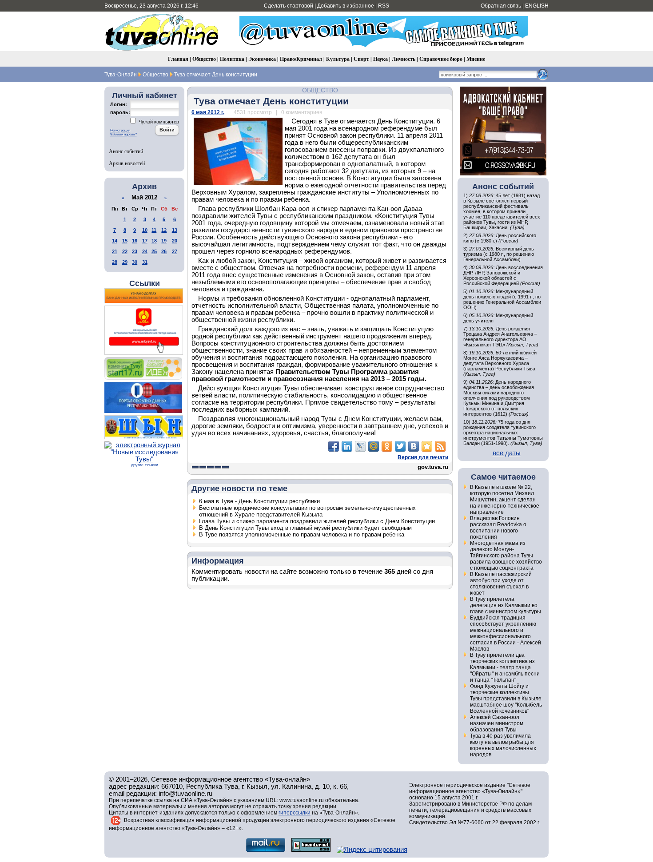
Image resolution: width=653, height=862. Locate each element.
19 (164, 240)
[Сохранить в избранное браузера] (427, 446)
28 (114, 262)
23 (134, 251)
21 (114, 251)
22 (124, 251)
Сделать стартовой (288, 6)
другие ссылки (144, 465)
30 (134, 262)
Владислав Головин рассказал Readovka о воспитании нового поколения (498, 527)
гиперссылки (295, 813)
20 (174, 240)
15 (124, 240)
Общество (204, 59)
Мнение (475, 59)
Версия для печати (423, 457)
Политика (232, 59)
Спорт (361, 59)
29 (124, 262)
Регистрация (120, 130)
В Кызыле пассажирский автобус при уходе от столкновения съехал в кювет (501, 583)
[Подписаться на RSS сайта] (440, 446)
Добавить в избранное (345, 6)
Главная (178, 59)
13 (174, 230)
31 (144, 262)
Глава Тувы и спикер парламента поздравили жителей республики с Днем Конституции (317, 521)
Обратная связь (501, 6)
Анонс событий (126, 151)
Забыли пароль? (123, 134)
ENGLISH (537, 6)
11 (153, 230)
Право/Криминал (301, 59)
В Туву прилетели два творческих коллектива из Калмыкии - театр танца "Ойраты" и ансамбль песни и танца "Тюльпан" (505, 667)
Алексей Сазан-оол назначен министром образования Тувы (496, 723)
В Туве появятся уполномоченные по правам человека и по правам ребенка (301, 534)
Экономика (262, 59)
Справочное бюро (440, 59)
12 (164, 230)
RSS (383, 6)
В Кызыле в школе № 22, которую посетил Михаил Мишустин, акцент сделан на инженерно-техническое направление (504, 499)
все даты (507, 453)
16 (134, 240)
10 (144, 230)
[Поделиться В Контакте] (413, 446)
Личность (403, 59)
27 (174, 251)
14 (114, 240)
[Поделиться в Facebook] (333, 446)
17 (144, 240)
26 (164, 251)
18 (154, 240)
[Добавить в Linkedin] (347, 446)
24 (144, 251)
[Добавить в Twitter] (400, 446)
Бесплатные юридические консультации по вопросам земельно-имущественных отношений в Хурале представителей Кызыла (307, 511)
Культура (338, 59)
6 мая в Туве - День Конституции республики (259, 501)
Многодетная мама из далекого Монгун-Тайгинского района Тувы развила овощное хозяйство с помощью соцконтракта (506, 555)
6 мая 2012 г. (207, 112)
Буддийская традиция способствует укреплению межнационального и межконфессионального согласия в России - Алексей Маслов (505, 633)
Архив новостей (127, 163)
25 (154, 251)
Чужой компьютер (158, 121)
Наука (380, 59)
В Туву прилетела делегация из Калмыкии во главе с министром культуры (505, 605)
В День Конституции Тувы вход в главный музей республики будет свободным (305, 527)
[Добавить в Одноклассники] (387, 446)
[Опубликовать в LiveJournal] (360, 446)
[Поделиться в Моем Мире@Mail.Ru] (373, 446)
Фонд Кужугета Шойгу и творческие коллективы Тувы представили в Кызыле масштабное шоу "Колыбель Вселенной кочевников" (506, 698)
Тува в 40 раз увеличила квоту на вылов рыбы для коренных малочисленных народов (503, 745)
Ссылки (144, 283)
